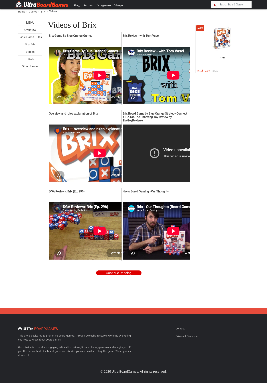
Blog (76, 5)
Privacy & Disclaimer (187, 336)
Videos (30, 52)
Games (87, 5)
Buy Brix (30, 44)
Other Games (30, 66)
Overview (30, 30)
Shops (118, 5)
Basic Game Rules (30, 37)
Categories (103, 5)
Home (21, 11)
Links (30, 59)
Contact (180, 328)
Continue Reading (119, 273)
